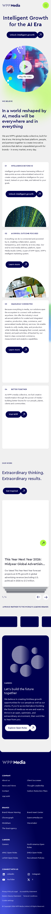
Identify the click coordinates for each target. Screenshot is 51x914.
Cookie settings (7, 900)
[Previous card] (38, 597)
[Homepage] (14, 762)
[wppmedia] (12, 5)
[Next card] (46, 597)
